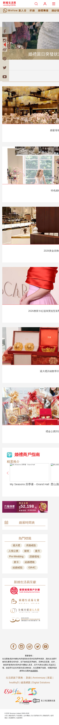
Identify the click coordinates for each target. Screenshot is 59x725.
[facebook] (4, 31)
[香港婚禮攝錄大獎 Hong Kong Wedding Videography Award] (25, 619)
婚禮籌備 (43, 10)
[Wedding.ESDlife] (9, 4)
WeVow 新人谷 (17, 10)
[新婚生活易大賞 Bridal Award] (25, 601)
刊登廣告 (19, 715)
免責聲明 (34, 671)
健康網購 (25, 682)
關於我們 (12, 715)
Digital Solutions (41, 682)
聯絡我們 (46, 715)
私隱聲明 (12, 718)
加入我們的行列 (36, 715)
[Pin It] (4, 58)
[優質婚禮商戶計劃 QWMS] (25, 590)
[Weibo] (4, 49)
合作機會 (27, 715)
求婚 (32, 10)
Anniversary (39, 677)
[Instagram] (4, 40)
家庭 (49, 677)
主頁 (6, 715)
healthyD (14, 682)
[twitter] (4, 67)
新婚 (28, 677)
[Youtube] (4, 76)
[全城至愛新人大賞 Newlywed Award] (25, 610)
